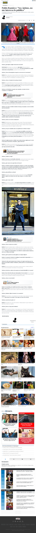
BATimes (24, 526)
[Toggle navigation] (1, 2)
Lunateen (20, 526)
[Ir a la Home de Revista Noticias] (5, 2)
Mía (16, 526)
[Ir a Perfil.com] (34, 0)
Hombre (19, 524)
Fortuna (16, 524)
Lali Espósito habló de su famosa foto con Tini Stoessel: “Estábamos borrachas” (15, 95)
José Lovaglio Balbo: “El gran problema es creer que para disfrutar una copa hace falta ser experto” (16, 152)
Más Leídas (4, 469)
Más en (3, 411)
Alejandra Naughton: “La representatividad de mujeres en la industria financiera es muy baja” (15, 240)
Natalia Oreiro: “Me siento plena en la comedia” (13, 283)
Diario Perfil (3, 524)
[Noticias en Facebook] (15, 521)
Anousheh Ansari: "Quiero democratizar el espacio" (12, 455)
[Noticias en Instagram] (13, 521)
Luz (14, 526)
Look (11, 526)
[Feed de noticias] (20, 521)
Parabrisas (27, 524)
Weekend (23, 524)
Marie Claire (11, 524)
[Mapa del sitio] (22, 521)
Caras (7, 524)
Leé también (10, 93)
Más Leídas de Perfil (6, 490)
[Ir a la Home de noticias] (18, 519)
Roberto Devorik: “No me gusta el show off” (10, 453)
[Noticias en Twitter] (17, 521)
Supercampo (32, 524)
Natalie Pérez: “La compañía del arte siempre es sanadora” (13, 451)
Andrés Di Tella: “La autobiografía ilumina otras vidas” (12, 447)
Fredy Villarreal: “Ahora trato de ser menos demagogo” (12, 449)
